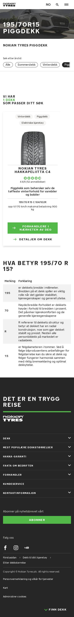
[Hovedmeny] (66, 4)
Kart (5, 587)
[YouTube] (26, 547)
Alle (8, 64)
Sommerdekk (26, 64)
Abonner (37, 519)
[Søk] (57, 4)
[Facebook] (5, 547)
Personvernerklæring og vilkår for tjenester (28, 579)
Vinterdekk (50, 64)
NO (48, 4)
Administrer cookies (14, 596)
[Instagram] (16, 547)
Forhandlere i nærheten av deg (36, 228)
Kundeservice (13, 483)
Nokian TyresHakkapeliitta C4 (32, 170)
